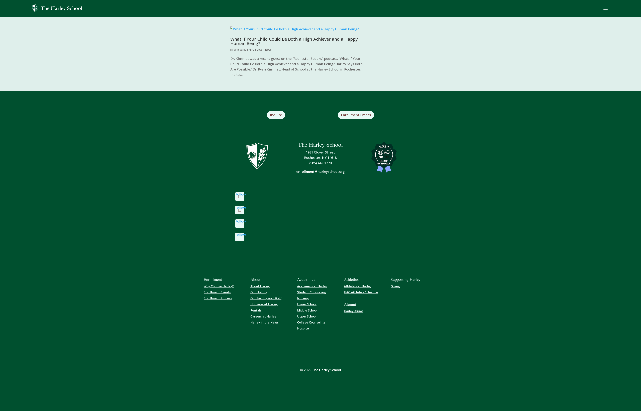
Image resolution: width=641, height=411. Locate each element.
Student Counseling (311, 292)
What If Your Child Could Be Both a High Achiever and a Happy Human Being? (294, 41)
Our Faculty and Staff (265, 298)
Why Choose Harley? (219, 286)
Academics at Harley (312, 286)
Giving (395, 286)
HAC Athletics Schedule (361, 292)
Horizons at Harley (264, 304)
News (268, 49)
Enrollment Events (356, 115)
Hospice (303, 328)
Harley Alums (353, 311)
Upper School (306, 316)
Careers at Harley (263, 316)
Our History (258, 292)
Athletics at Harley (357, 286)
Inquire (276, 115)
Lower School (306, 304)
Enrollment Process (218, 298)
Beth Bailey (240, 49)
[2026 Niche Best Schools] (384, 157)
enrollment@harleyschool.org (320, 171)
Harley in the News (264, 322)
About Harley (260, 286)
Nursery (303, 298)
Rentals (255, 310)
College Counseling (311, 322)
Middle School (307, 310)
